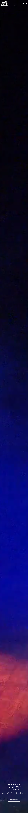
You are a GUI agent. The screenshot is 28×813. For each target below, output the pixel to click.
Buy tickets (14, 800)
